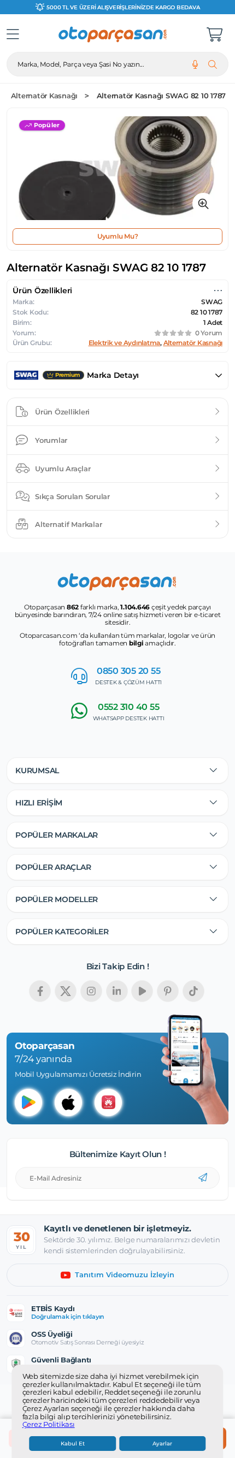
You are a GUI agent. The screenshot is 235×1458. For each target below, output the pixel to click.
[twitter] (66, 991)
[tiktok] (193, 991)
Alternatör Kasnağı (44, 96)
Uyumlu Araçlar (63, 468)
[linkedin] (117, 991)
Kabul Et (73, 1443)
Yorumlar (51, 440)
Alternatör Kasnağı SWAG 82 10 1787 (161, 96)
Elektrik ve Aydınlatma (125, 343)
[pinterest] (168, 991)
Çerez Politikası (48, 1425)
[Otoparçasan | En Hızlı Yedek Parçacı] (113, 34)
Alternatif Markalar (68, 524)
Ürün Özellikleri (62, 411)
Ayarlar (162, 1443)
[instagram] (91, 991)
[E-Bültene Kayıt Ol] (202, 1178)
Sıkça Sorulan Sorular (72, 496)
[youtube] (142, 991)
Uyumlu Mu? (117, 236)
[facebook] (40, 991)
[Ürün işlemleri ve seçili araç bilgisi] (218, 290)
